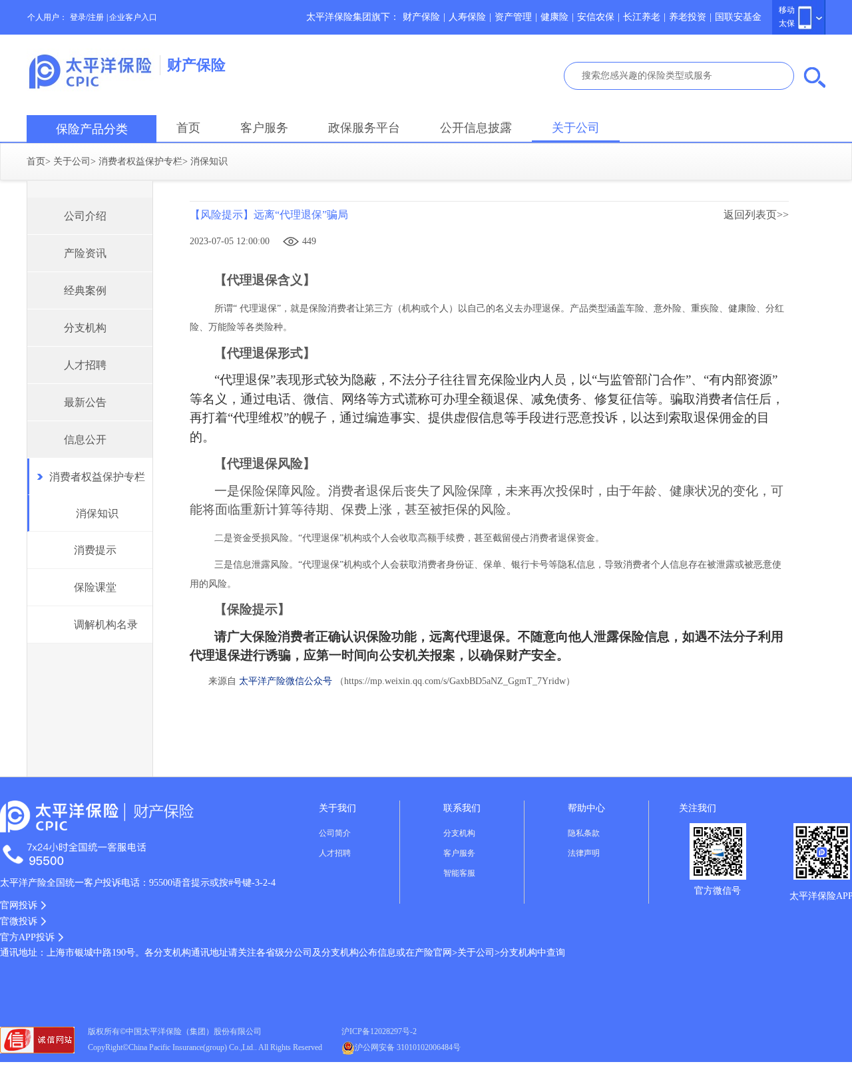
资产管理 (513, 17)
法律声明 (584, 853)
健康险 (554, 17)
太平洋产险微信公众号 (285, 681)
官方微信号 (717, 891)
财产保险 (421, 17)
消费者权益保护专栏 (140, 161)
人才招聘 (85, 365)
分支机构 (85, 327)
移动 (787, 10)
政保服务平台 (364, 127)
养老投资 (687, 17)
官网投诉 (18, 905)
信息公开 (85, 439)
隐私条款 (584, 833)
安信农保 (595, 17)
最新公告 (85, 402)
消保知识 (97, 513)
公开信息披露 (476, 127)
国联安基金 (738, 17)
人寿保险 (467, 17)
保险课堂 (95, 587)
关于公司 (576, 127)
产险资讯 (85, 253)
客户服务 (264, 127)
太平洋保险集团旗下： (352, 17)
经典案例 (85, 290)
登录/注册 (87, 17)
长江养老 (641, 17)
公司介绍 (85, 216)
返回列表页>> (756, 214)
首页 (188, 127)
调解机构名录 (106, 624)
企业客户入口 (133, 17)
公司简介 (335, 833)
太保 (787, 23)
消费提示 (95, 550)
